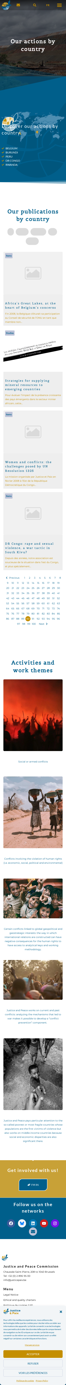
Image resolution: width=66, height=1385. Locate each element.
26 (38, 588)
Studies (10, 332)
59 (38, 603)
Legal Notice (10, 1294)
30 (58, 588)
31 (8, 593)
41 (58, 593)
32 (12, 593)
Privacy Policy (42, 1380)
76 (12, 613)
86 (7, 618)
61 (48, 603)
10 (13, 582)
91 (33, 618)
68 (27, 608)
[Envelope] (33, 1231)
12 (23, 582)
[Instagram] (55, 1223)
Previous (14, 577)
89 (22, 618)
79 (28, 613)
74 (58, 608)
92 (38, 618)
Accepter (33, 1354)
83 (48, 613)
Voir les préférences (33, 1372)
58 (33, 603)
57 (28, 603)
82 (43, 613)
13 (28, 582)
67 (22, 608)
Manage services (32, 1345)
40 (53, 593)
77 (17, 613)
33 (17, 593)
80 (33, 613)
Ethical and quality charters (19, 1300)
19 (58, 582)
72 (48, 608)
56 (22, 603)
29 (53, 588)
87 (12, 618)
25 (33, 588)
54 (12, 603)
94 (48, 618)
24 (28, 588)
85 (58, 613)
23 (22, 588)
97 (18, 623)
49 (43, 598)
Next (41, 623)
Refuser (33, 1363)
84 (53, 613)
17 (48, 582)
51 (53, 598)
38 (43, 593)
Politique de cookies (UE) (18, 1305)
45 (22, 598)
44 (17, 598)
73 (53, 608)
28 (48, 588)
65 (12, 608)
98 (23, 623)
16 (43, 582)
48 (38, 598)
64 (7, 608)
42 (7, 598)
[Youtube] (44, 1223)
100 (34, 623)
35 (28, 593)
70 (38, 608)
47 (33, 598)
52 (58, 598)
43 (12, 598)
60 (43, 603)
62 (53, 603)
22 (17, 588)
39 (48, 593)
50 (48, 598)
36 (33, 593)
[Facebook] (11, 1223)
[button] (61, 1311)
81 (38, 613)
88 (17, 618)
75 (7, 613)
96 (58, 618)
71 (43, 608)
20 (7, 588)
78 (22, 613)
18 (53, 582)
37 (38, 593)
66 (17, 608)
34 (22, 593)
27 (43, 588)
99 (28, 623)
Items (9, 255)
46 (27, 598)
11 (18, 582)
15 (38, 582)
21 (13, 588)
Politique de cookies (25, 1380)
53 (7, 603)
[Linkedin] (33, 1223)
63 (58, 603)
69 (33, 608)
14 (33, 582)
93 (43, 618)
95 (53, 618)
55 (17, 603)
